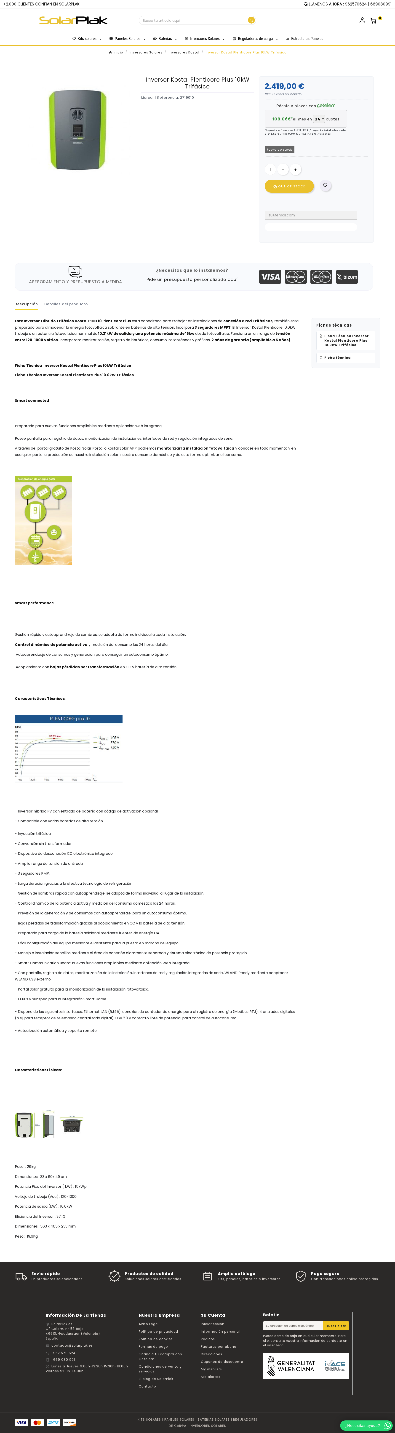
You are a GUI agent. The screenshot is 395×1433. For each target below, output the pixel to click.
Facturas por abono (218, 1346)
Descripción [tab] (26, 304)
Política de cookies (156, 1339)
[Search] (251, 20)
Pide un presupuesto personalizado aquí (192, 279)
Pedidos (208, 1339)
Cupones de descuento (222, 1361)
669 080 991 (64, 1359)
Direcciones (211, 1354)
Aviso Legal (149, 1324)
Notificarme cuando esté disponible (311, 227)
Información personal (220, 1331)
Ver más (325, 133)
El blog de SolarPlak (156, 1379)
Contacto (147, 1386)
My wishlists (211, 1369)
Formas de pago (153, 1346)
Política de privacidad (158, 1331)
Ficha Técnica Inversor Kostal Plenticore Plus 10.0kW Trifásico (346, 340)
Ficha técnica (337, 357)
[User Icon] (362, 20)
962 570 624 (64, 1353)
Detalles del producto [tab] (66, 304)
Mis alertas (210, 1376)
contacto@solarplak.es (72, 1345)
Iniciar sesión (212, 1324)
